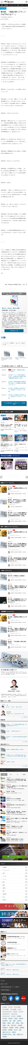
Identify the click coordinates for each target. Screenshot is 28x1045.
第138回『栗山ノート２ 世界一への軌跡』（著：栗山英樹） (21, 426)
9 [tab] (18, 475)
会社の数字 (5, 1020)
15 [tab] (11, 477)
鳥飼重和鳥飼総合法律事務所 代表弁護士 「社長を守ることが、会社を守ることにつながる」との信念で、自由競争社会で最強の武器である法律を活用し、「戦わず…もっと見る (14, 695)
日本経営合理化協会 (6, 990)
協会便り (15, 899)
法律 (3, 19)
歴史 (22, 1023)
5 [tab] (10, 475)
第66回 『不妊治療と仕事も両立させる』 (17, 642)
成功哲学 (15, 894)
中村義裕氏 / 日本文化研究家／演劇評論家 (14, 827)
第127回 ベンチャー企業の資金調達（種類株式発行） (7, 425)
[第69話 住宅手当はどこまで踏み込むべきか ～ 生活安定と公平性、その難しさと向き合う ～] (3, 500)
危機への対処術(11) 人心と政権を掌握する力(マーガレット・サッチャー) (7, 445)
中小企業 (5, 1018)
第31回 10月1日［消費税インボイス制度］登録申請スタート (16, 819)
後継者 (4, 1023)
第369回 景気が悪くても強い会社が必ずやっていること (16, 805)
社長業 (16, 1027)
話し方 (15, 1029)
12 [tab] (24, 475)
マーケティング (12, 5)
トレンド (15, 879)
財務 (14, 1034)
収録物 (24, 774)
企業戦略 (6, 5)
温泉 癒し (13, 1025)
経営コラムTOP (4, 983)
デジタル (15, 1011)
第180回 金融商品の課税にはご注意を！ (17, 488)
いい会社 (5, 1007)
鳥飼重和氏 (12, 343)
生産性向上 (5, 1027)
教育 (15, 891)
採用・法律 (3, 8)
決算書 (4, 1025)
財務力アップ (20, 1034)
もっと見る (24, 717)
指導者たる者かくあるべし (7, 448)
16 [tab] (13, 477)
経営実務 (5, 1029)
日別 (4, 774)
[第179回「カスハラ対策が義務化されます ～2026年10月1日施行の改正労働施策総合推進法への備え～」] (3, 514)
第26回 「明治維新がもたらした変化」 (15, 826)
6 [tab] (12, 475)
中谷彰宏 (10, 1018)
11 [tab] (22, 475)
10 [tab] (20, 475)
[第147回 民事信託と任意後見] (3, 577)
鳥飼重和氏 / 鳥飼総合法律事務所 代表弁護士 (18, 493)
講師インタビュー (6, 1032)
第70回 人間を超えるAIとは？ (20, 445)
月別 (11, 774)
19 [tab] (19, 477)
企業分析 (21, 1018)
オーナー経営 (5, 1009)
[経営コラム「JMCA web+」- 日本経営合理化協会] (8, 2)
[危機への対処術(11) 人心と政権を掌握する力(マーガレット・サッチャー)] (7, 437)
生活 (15, 897)
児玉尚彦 (19, 1020)
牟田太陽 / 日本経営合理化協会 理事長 (13, 807)
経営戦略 (10, 1029)
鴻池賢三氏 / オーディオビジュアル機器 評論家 (15, 800)
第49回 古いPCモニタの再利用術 (13, 798)
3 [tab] (6, 475)
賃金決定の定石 (12, 504)
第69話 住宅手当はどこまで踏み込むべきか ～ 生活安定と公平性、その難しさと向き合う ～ (17, 501)
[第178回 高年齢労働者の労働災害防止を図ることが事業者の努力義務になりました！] (3, 559)
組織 (23, 343)
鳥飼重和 (6, 19)
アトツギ (10, 1007)
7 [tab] (14, 475)
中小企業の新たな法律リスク (7, 17)
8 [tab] (16, 475)
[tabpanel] (7, 465)
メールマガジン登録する (14, 856)
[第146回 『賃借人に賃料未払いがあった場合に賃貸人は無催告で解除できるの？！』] (3, 587)
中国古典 (19, 1016)
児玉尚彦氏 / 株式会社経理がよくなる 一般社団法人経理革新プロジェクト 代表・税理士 (16, 822)
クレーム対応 (13, 1009)
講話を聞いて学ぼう (7, 1034)
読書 (20, 1029)
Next (27, 477)
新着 (2, 5)
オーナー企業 (17, 1007)
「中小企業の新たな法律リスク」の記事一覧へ (14, 403)
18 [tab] (17, 477)
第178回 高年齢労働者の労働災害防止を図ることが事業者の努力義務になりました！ (17, 559)
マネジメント (14, 1014)
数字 (15, 882)
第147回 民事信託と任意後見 (16, 575)
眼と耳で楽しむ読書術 (20, 429)
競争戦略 (22, 1027)
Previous (1, 477)
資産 (18, 5)
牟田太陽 (20, 1025)
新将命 (17, 1023)
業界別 (15, 888)
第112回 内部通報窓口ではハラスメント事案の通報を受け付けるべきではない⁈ (17, 600)
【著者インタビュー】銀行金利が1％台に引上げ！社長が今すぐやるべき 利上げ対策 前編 (16, 780)
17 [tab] (15, 477)
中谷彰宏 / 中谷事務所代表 (11, 835)
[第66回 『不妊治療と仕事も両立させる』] (3, 642)
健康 (14, 1020)
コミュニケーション (7, 1011)
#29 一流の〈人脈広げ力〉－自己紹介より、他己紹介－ (16, 833)
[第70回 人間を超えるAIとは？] (21, 437)
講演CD (14, 1032)
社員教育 (11, 1027)
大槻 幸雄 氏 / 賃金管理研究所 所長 (16, 506)
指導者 (9, 1023)
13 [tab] (26, 475)
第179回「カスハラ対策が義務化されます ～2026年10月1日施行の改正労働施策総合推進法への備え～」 (17, 515)
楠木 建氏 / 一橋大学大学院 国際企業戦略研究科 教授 (16, 814)
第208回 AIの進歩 (10, 791)
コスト (19, 1009)
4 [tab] (8, 475)
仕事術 (15, 1018)
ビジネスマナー (6, 1014)
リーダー (22, 5)
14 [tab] (9, 477)
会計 (10, 1020)
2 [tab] (3, 475)
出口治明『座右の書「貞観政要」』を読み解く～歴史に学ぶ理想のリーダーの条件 (16, 812)
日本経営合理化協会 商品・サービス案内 (10, 987)
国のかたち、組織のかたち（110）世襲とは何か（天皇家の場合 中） (16, 786)
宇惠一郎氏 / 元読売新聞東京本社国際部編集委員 (15, 788)
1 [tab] (1, 475)
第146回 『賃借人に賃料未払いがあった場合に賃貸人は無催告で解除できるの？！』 (17, 587)
